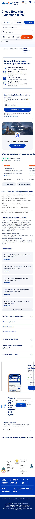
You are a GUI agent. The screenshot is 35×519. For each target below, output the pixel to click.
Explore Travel (16, 3)
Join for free (17, 145)
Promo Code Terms (8, 429)
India (20, 48)
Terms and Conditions (25, 505)
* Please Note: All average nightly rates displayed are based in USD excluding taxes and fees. (17, 425)
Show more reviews (24, 184)
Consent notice (7, 116)
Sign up (20, 405)
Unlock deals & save (17, 109)
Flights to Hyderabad (9, 321)
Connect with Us (14, 481)
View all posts (17, 309)
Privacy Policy (15, 116)
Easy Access (4, 481)
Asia (16, 48)
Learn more (17, 132)
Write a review (9, 184)
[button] (24, 2)
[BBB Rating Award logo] (30, 467)
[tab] (6, 22)
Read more (7, 259)
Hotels (12, 48)
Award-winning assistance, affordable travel (17, 437)
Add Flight (6, 41)
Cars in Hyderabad (8, 326)
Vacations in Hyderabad (9, 331)
